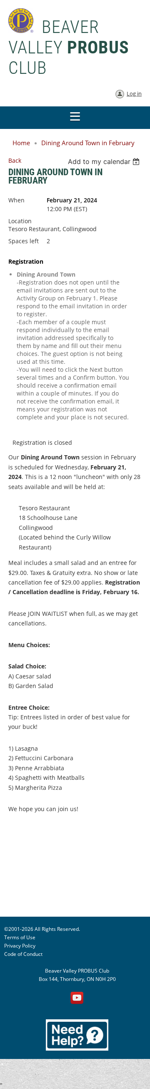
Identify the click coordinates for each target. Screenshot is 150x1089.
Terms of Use (19, 937)
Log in (134, 93)
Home (21, 143)
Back (14, 160)
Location (20, 221)
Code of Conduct (23, 954)
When (16, 200)
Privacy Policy (19, 945)
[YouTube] (77, 998)
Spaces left (23, 241)
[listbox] (105, 161)
